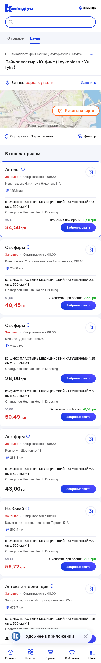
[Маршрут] (90, 172)
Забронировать (78, 227)
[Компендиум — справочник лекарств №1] (19, 8)
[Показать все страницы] (92, 54)
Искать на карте (79, 110)
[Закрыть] (85, 636)
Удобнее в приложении (50, 636)
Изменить (88, 83)
